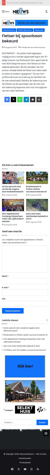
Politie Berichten (25, 30)
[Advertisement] (25, 134)
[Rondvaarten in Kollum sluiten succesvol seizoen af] (37, 178)
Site (3, 299)
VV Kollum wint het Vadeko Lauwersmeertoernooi (25, 350)
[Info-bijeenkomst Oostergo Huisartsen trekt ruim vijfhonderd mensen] (13, 205)
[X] (13, 99)
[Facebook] (7, 99)
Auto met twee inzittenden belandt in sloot (25, 3)
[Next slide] (46, 410)
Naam (5, 276)
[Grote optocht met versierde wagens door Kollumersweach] (13, 178)
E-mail (5, 287)
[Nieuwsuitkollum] (21, 11)
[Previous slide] (4, 410)
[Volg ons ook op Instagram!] (45, 433)
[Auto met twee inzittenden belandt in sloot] (37, 205)
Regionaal (39, 30)
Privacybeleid (25, 462)
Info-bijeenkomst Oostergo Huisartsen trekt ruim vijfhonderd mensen (12, 217)
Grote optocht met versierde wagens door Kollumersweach (12, 189)
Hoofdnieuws (9, 30)
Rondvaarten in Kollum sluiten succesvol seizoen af (36, 189)
